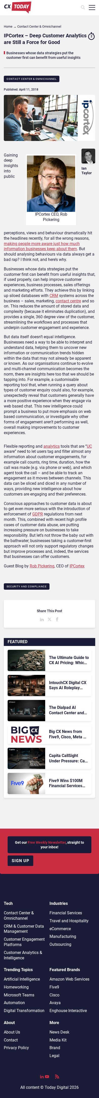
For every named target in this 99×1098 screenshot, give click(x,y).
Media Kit (58, 1040)
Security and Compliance (27, 586)
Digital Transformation (24, 1010)
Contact (11, 1040)
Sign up (20, 860)
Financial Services (66, 912)
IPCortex (77, 566)
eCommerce (60, 928)
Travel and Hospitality (69, 920)
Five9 (54, 987)
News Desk (59, 1032)
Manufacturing (63, 936)
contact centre (68, 301)
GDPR (37, 514)
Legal (54, 1055)
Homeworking (16, 987)
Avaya (55, 1002)
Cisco (54, 995)
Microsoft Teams (19, 995)
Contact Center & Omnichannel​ (32, 79)
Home (8, 26)
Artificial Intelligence (22, 979)
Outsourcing (60, 944)
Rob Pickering (42, 566)
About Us (12, 1032)
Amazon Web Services (69, 979)
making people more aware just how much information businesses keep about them (42, 246)
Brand (55, 1047)
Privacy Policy (16, 1047)
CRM (54, 295)
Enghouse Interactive (68, 1010)
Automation (14, 1002)
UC (89, 446)
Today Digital (57, 1087)
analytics (51, 446)
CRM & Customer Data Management (24, 929)
